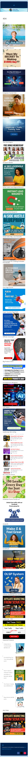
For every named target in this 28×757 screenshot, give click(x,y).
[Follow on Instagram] (25, 753)
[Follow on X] (21, 753)
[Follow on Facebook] (18, 753)
